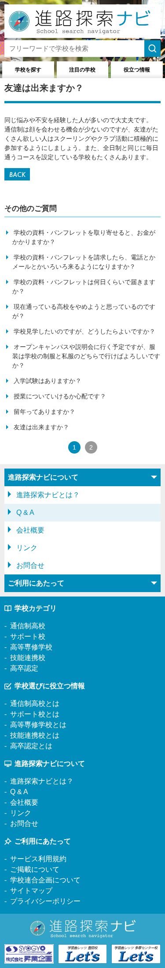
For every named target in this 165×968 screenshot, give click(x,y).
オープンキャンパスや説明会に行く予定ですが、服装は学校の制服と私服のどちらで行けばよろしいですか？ (86, 356)
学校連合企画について (45, 880)
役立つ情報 (137, 70)
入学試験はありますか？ (47, 380)
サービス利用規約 (38, 859)
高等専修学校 (31, 647)
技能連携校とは (34, 735)
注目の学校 (82, 70)
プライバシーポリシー (45, 901)
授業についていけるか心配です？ (60, 396)
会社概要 (30, 530)
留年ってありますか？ (44, 411)
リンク (26, 548)
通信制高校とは (34, 703)
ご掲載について (34, 869)
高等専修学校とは (38, 724)
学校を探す (28, 70)
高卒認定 (24, 668)
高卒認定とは (31, 746)
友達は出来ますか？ (41, 427)
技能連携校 (27, 657)
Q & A (25, 512)
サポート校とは (34, 714)
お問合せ (30, 565)
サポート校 (27, 636)
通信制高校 (27, 626)
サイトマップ (31, 890)
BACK (17, 174)
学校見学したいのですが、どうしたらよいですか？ (84, 331)
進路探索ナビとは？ (48, 495)
